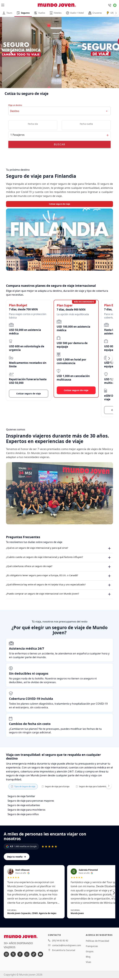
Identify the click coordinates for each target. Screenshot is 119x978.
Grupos (89, 951)
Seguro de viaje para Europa (57, 786)
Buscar (59, 144)
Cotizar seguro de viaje (59, 204)
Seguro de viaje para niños (23, 814)
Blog (88, 956)
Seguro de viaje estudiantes (24, 805)
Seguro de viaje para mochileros (26, 809)
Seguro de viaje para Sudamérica (93, 786)
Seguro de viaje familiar (21, 796)
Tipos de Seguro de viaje (24, 786)
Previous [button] (11, 52)
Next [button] (107, 52)
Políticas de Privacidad (97, 940)
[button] (109, 358)
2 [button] (61, 82)
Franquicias (92, 946)
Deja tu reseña (16, 856)
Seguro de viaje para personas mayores (31, 800)
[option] (59, 52)
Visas (88, 961)
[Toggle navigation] (2, 5)
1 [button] (57, 82)
